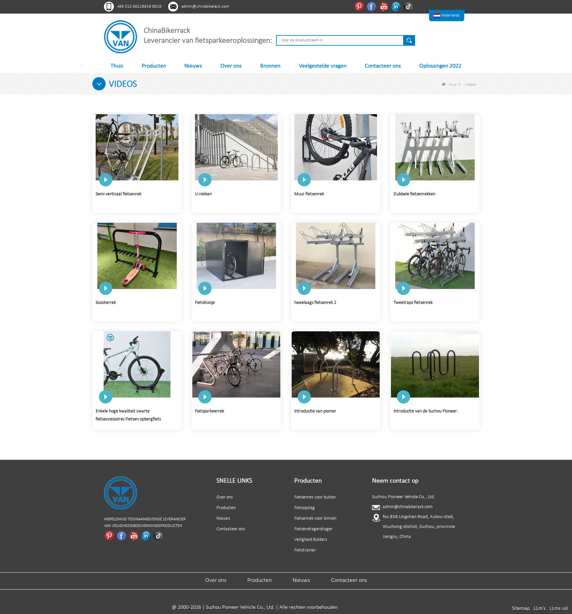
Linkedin (397, 6)
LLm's (540, 608)
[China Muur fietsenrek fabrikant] (335, 147)
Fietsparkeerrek (209, 411)
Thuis (117, 66)
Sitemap (521, 608)
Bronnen (270, 66)
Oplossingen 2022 (440, 66)
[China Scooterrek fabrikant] (137, 256)
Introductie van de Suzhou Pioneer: (426, 411)
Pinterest (360, 6)
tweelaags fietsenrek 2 (315, 302)
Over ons (231, 66)
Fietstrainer (305, 550)
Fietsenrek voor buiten (315, 497)
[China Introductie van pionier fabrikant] (335, 364)
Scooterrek (106, 302)
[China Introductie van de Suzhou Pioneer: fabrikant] (435, 364)
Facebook (372, 6)
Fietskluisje (205, 302)
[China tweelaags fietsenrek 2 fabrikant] (335, 256)
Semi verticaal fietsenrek (118, 194)
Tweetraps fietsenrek (413, 302)
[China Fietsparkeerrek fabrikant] (236, 364)
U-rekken (203, 194)
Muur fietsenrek (309, 194)
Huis (452, 84)
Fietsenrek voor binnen (315, 518)
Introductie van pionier (315, 411)
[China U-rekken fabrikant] (236, 147)
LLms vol (558, 608)
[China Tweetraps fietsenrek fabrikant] (435, 256)
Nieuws (193, 66)
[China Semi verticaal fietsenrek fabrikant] (137, 147)
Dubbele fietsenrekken (414, 194)
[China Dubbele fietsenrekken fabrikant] (435, 147)
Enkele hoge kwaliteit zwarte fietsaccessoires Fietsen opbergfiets (128, 415)
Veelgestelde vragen (323, 66)
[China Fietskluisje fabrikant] (236, 256)
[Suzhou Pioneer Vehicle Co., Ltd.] (120, 36)
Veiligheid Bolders (310, 539)
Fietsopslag (304, 507)
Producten (154, 66)
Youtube (384, 6)
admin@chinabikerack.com (205, 6)
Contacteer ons (383, 66)
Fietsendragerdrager (313, 529)
